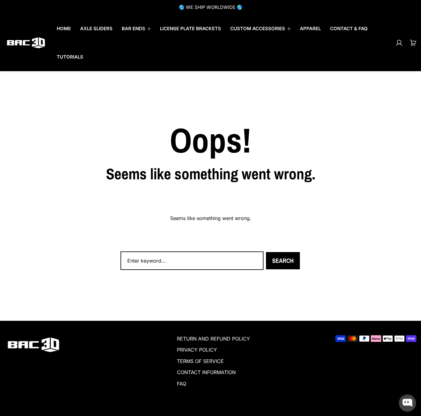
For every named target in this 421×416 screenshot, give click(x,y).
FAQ (181, 384)
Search (283, 260)
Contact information (206, 372)
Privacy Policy (197, 350)
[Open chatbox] (407, 403)
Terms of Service (200, 361)
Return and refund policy (213, 339)
